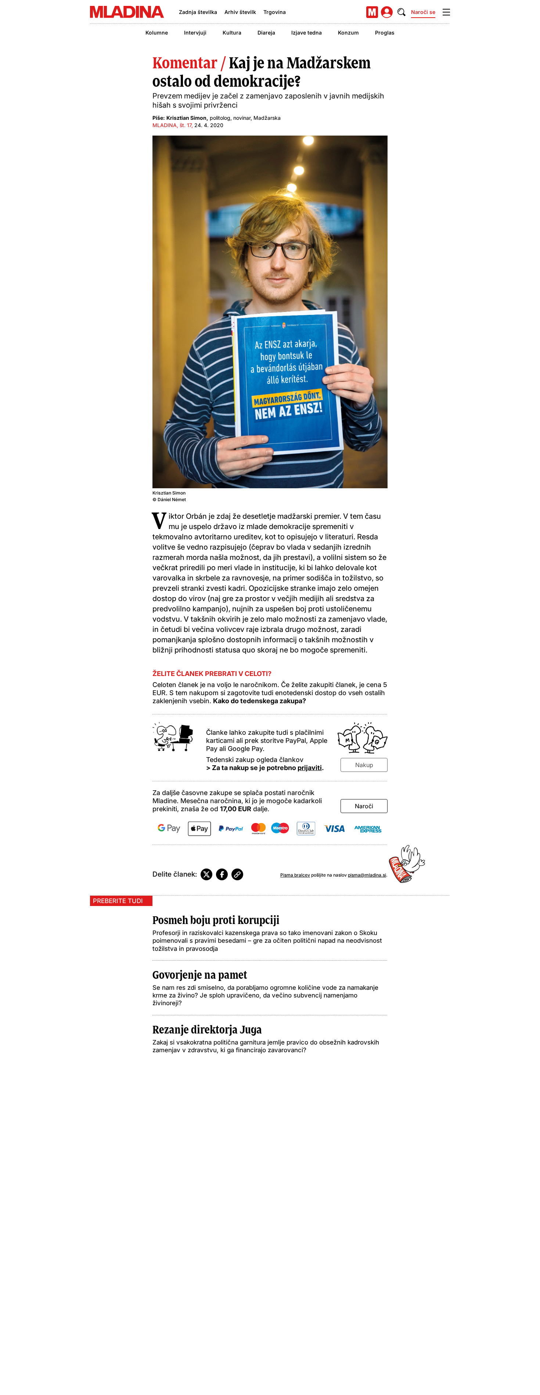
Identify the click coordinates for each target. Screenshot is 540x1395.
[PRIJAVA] (387, 12)
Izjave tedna (306, 32)
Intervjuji (195, 32)
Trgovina (274, 12)
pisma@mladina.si (367, 875)
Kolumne (156, 32)
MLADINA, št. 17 (171, 125)
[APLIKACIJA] (372, 12)
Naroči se (423, 12)
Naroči (364, 806)
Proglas (385, 32)
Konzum (348, 32)
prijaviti (310, 768)
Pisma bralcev (295, 875)
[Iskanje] (401, 12)
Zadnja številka (198, 12)
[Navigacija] (446, 12)
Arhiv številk (240, 12)
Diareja (266, 32)
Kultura (232, 32)
